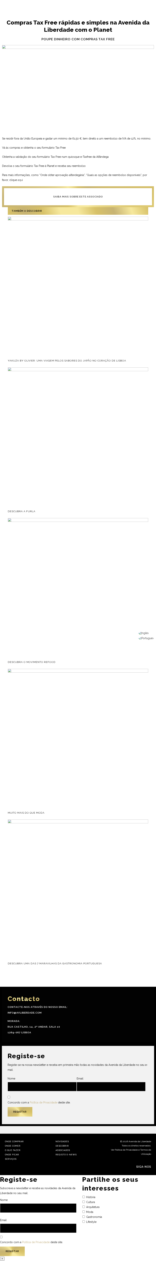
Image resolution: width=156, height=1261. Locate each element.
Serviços (11, 1159)
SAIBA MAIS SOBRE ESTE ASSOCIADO (78, 196)
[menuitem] (146, 633)
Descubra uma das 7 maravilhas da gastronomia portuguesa (55, 963)
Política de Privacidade (43, 1102)
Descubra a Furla (21, 511)
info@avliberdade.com (25, 1012)
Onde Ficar (12, 1154)
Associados (63, 1150)
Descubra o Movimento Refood (32, 662)
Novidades (62, 1141)
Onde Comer (13, 1146)
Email (80, 1078)
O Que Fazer (13, 1150)
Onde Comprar (14, 1141)
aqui (20, 180)
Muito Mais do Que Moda (26, 812)
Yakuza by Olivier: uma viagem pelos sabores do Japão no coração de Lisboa (67, 360)
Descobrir (62, 1146)
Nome (11, 1078)
